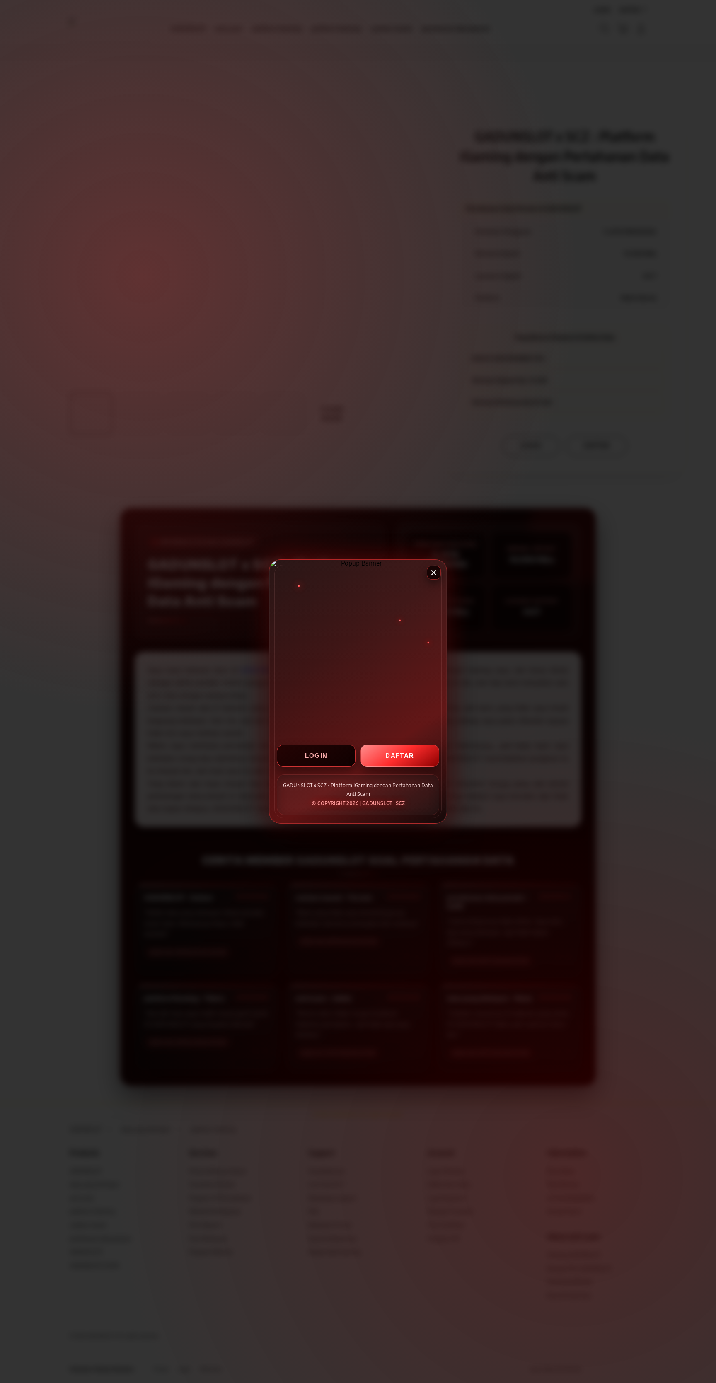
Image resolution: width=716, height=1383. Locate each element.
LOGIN (316, 755)
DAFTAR (399, 755)
